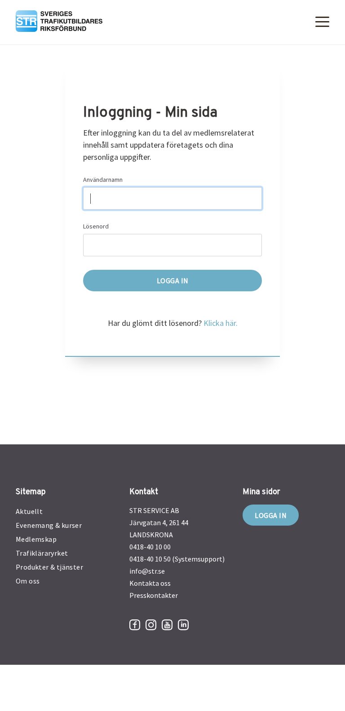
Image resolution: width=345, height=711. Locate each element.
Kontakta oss (150, 583)
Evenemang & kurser (49, 525)
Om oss (28, 580)
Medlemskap (36, 539)
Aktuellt (29, 511)
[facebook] (134, 624)
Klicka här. (220, 323)
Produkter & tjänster (49, 566)
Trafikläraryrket (42, 553)
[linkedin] (183, 624)
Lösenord (96, 226)
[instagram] (151, 624)
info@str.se (147, 570)
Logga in (271, 515)
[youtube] (167, 624)
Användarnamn (103, 179)
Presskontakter (153, 595)
